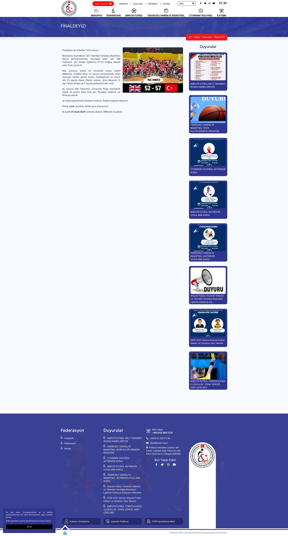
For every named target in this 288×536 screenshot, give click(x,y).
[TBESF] (189, 37)
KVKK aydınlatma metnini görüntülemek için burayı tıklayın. (28, 521)
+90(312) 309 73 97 (162, 432)
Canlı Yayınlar (101, 3)
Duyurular (138, 3)
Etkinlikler (153, 3)
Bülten (197, 37)
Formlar (166, 3)
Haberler (123, 3)
